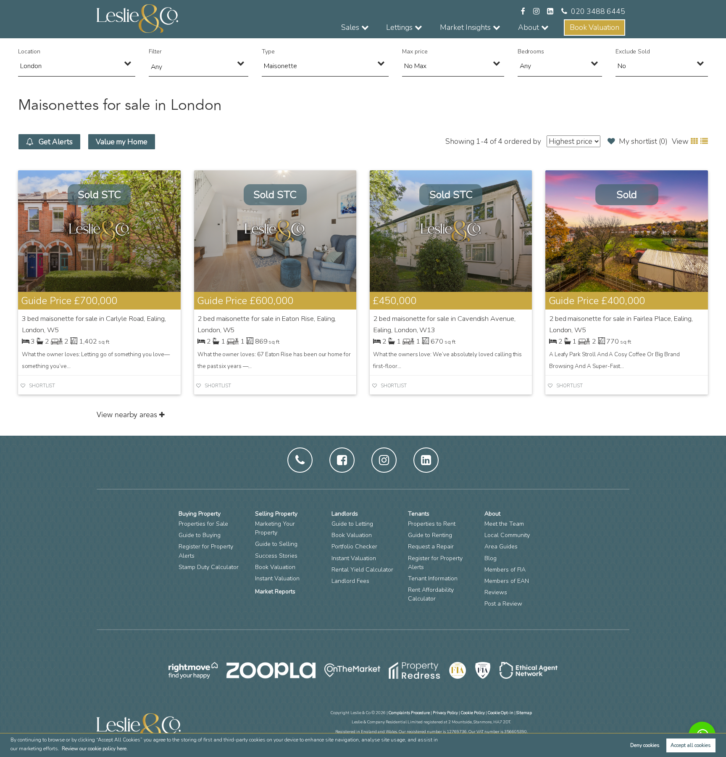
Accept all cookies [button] (691, 745)
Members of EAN (506, 581)
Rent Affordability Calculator (431, 594)
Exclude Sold (633, 52)
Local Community (507, 535)
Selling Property (276, 514)
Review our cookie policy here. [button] (95, 748)
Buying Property (200, 514)
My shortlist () (643, 141)
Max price (415, 52)
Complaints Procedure (409, 712)
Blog (490, 558)
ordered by (522, 141)
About (492, 514)
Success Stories (276, 556)
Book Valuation (594, 27)
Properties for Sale (203, 524)
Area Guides (501, 547)
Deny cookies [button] (645, 745)
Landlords (344, 514)
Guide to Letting (352, 524)
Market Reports (275, 592)
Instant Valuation (277, 578)
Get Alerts (55, 142)
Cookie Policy (473, 712)
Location (29, 52)
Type (268, 52)
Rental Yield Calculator (362, 570)
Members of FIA (505, 570)
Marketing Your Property (275, 528)
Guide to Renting (430, 535)
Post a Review (503, 604)
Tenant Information (433, 578)
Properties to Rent (431, 524)
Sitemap (524, 712)
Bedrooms (531, 52)
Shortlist (42, 386)
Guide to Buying (200, 535)
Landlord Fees (350, 581)
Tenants (418, 514)
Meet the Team (504, 524)
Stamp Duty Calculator (209, 567)
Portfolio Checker (354, 547)
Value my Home (121, 142)
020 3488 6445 (598, 11)
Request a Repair (431, 547)
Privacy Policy (445, 712)
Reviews (495, 592)
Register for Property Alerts (206, 551)
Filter (155, 52)
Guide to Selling (276, 544)
